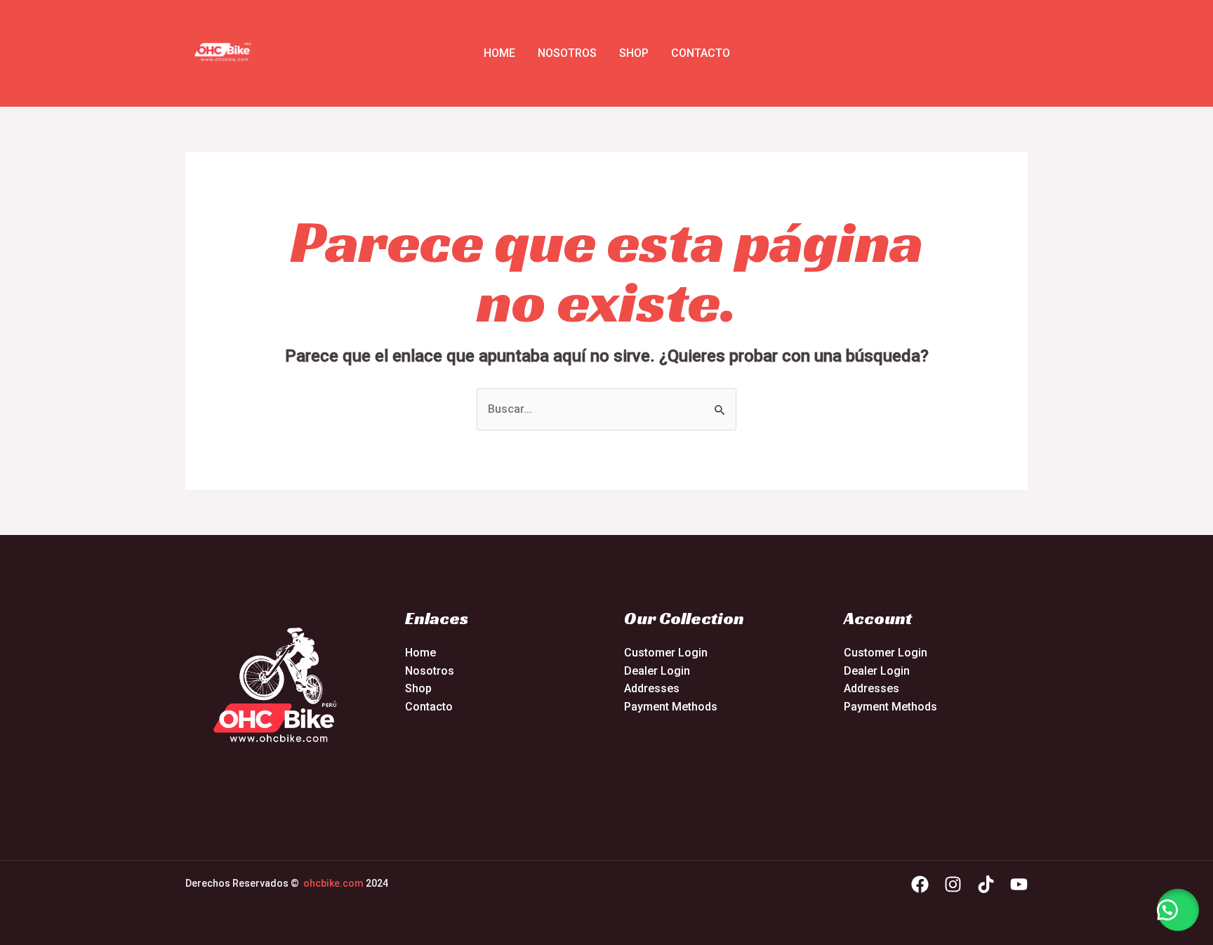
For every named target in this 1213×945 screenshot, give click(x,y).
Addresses (652, 688)
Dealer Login (657, 671)
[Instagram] (953, 884)
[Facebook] (920, 884)
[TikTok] (986, 884)
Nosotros (567, 53)
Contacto (700, 53)
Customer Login (666, 652)
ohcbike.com (333, 883)
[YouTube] (1019, 884)
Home (499, 53)
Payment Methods (670, 706)
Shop (634, 53)
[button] (1178, 910)
